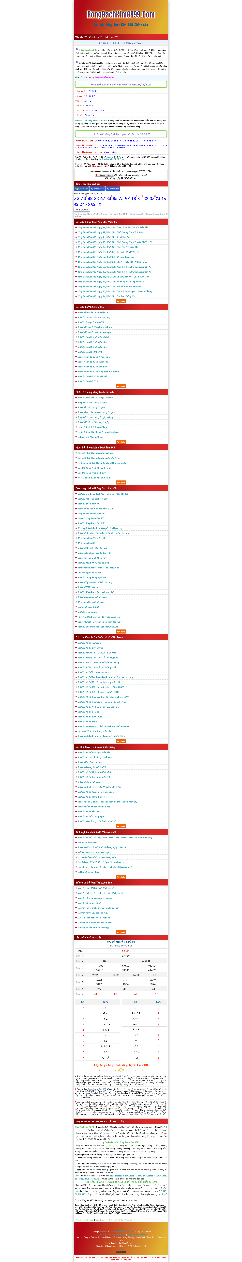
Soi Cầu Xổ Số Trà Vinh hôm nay (93, 672)
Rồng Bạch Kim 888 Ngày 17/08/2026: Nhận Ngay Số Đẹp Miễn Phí (111, 281)
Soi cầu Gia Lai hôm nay (89, 781)
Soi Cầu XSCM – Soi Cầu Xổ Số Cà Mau (97, 652)
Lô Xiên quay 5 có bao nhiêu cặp (93, 852)
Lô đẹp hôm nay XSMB (88, 606)
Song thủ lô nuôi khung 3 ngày (92, 402)
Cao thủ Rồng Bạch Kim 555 (91, 518)
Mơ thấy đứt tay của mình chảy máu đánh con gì (100, 892)
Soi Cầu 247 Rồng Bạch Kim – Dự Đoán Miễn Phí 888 (103, 493)
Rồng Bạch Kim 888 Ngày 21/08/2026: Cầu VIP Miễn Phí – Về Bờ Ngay (112, 261)
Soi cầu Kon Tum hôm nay (90, 762)
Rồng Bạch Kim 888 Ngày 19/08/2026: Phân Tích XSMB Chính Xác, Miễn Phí (114, 271)
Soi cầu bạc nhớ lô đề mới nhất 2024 (95, 508)
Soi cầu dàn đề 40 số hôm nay (92, 366)
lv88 (110, 1219)
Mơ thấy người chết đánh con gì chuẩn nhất (98, 907)
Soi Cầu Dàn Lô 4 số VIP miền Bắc (94, 337)
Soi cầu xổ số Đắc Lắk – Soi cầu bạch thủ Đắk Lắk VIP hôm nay (107, 801)
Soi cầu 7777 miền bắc (89, 587)
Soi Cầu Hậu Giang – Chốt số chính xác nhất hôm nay (103, 726)
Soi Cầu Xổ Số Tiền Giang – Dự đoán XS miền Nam (102, 701)
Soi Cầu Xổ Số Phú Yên (88, 811)
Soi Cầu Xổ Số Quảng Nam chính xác (96, 791)
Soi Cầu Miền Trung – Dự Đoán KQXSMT (97, 821)
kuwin (103, 1219)
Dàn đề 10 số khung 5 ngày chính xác (95, 452)
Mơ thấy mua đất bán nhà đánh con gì (96, 888)
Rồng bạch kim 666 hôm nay (91, 601)
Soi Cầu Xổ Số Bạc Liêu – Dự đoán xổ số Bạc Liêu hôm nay (105, 677)
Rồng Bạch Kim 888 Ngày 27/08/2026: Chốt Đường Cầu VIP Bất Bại (110, 232)
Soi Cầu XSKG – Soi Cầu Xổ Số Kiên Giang (98, 662)
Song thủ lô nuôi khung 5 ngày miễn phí (96, 417)
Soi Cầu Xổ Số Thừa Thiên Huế (92, 796)
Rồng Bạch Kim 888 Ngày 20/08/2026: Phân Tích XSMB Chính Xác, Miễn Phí (114, 266)
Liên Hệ (110, 1234)
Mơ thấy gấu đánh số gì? (89, 902)
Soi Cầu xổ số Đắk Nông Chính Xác (95, 757)
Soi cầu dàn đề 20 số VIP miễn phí (94, 356)
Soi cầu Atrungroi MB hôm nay (92, 597)
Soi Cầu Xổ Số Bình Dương (90, 647)
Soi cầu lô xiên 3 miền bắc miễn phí (94, 332)
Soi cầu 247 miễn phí (110, 1257)
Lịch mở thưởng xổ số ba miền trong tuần (97, 857)
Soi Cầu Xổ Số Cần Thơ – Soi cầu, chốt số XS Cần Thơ (103, 687)
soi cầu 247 (126, 1259)
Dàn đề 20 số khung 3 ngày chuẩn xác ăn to (99, 457)
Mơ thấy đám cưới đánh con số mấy (94, 922)
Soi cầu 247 (81, 1257)
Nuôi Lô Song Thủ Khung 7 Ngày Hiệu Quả (98, 431)
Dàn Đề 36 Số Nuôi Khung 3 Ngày (94, 467)
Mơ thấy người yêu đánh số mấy (93, 912)
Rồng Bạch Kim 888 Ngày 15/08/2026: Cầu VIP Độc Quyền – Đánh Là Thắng (115, 291)
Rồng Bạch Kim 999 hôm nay (91, 513)
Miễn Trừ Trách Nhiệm (137, 1234)
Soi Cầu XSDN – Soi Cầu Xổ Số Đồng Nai (98, 657)
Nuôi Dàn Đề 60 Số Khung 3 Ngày (94, 477)
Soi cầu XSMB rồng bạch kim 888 (90, 120)
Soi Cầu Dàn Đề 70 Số (88, 381)
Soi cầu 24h (94, 1257)
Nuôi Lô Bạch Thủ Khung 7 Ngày (93, 426)
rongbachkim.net (117, 1175)
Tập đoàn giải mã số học (89, 572)
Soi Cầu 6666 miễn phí (88, 503)
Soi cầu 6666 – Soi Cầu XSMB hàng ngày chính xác (102, 847)
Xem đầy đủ (82, 209)
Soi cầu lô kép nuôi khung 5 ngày (93, 422)
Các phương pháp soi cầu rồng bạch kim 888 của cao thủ (105, 866)
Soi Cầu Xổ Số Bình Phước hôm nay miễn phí (99, 682)
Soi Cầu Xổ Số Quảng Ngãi (91, 816)
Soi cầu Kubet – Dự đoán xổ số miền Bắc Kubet (100, 621)
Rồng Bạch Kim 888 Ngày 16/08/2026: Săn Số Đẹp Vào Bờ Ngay (109, 286)
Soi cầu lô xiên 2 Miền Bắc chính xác (95, 327)
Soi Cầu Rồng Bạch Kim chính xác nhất (96, 592)
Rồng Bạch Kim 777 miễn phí (91, 538)
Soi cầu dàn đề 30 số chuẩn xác (93, 361)
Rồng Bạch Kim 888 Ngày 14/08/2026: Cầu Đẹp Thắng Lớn (106, 296)
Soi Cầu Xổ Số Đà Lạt (88, 721)
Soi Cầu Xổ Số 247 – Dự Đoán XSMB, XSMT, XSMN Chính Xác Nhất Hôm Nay (115, 837)
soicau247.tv (141, 1175)
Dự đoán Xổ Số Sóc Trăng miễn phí (94, 731)
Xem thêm (121, 301)
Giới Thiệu (100, 1234)
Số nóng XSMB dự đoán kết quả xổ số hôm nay (100, 528)
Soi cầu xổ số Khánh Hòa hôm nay (94, 806)
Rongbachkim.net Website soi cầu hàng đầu (98, 567)
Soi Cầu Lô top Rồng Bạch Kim (92, 577)
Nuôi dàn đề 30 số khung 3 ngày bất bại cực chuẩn (102, 462)
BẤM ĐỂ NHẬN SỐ (105, 175)
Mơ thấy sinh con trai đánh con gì (93, 927)
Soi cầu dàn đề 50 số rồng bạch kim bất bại (98, 371)
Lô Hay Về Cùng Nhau (88, 871)
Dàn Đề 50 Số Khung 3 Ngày (91, 472)
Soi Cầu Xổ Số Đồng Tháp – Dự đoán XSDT (98, 691)
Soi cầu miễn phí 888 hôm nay (92, 557)
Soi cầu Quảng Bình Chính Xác (92, 767)
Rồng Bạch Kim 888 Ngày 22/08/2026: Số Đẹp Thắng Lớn (106, 256)
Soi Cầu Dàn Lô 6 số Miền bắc (92, 341)
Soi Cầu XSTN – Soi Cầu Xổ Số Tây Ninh (97, 667)
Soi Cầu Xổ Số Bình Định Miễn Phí (94, 752)
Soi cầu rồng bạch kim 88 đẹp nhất (94, 552)
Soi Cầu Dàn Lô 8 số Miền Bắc (92, 346)
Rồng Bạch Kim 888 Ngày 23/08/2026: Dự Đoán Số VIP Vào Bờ (108, 251)
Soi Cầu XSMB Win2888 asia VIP (93, 562)
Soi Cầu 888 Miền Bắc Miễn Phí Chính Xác (98, 626)
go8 (91, 1219)
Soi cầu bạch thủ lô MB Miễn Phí (93, 312)
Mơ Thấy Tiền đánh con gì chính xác (94, 917)
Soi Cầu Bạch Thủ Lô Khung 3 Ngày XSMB (98, 397)
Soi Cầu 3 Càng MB (87, 611)
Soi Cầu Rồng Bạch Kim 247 (91, 523)
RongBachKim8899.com (124, 1231)
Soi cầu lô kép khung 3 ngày (91, 407)
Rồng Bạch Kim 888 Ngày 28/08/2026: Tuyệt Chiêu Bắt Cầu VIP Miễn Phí (113, 227)
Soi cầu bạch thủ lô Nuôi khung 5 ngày (96, 412)
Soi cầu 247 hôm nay (150, 1257)
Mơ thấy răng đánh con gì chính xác (95, 897)
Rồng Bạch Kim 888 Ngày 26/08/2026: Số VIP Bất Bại (104, 237)
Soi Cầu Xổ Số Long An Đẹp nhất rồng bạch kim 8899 (103, 696)
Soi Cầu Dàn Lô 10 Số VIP (90, 351)
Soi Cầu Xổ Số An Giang (89, 642)
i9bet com (129, 1219)
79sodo (78, 1219)
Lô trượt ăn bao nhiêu (88, 842)
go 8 (115, 1219)
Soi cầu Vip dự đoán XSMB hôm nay (95, 582)
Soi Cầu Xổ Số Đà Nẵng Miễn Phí (94, 776)
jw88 (85, 1219)
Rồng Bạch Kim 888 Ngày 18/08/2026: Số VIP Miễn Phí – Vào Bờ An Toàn (113, 276)
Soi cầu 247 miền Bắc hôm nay (92, 547)
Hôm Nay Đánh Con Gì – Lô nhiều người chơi (99, 616)
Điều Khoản (120, 1234)
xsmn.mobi (129, 1175)
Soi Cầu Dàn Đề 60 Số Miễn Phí (93, 376)
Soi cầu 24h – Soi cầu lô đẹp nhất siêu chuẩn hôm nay (103, 533)
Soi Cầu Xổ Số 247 (130, 1257)
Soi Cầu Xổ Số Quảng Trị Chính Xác (95, 772)
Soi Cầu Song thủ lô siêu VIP (91, 322)
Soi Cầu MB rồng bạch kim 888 (93, 498)
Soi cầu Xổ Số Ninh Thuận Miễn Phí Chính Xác (99, 786)
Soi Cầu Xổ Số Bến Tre (88, 711)
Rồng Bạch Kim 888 (87, 542)
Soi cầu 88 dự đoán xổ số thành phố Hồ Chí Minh (101, 736)
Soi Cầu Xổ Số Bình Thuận (90, 716)
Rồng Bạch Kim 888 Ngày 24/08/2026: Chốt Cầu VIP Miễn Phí (108, 247)
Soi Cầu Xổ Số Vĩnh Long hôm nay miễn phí (98, 706)
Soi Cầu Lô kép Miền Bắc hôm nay (94, 317)
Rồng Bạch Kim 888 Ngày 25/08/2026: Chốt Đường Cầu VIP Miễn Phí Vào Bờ (115, 242)
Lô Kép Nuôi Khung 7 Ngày (91, 436)
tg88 (97, 1219)
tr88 (121, 1219)
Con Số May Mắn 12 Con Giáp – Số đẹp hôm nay (101, 862)
